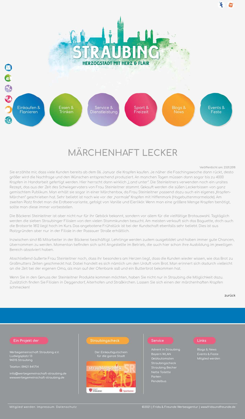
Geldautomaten (162, 358)
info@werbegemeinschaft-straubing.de (38, 373)
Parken (156, 376)
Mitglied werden (208, 358)
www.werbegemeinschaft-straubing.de (37, 377)
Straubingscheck (163, 363)
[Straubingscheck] (111, 392)
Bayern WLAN (161, 354)
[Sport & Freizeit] (8, 99)
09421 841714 (30, 366)
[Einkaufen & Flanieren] (8, 67)
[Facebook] (221, 7)
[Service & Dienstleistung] (8, 88)
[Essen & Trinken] (8, 78)
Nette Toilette (161, 372)
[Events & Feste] (8, 120)
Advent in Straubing (165, 349)
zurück (230, 295)
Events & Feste (207, 354)
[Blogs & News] (8, 110)
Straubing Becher (164, 367)
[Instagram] (230, 7)
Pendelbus (158, 381)
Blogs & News (206, 349)
